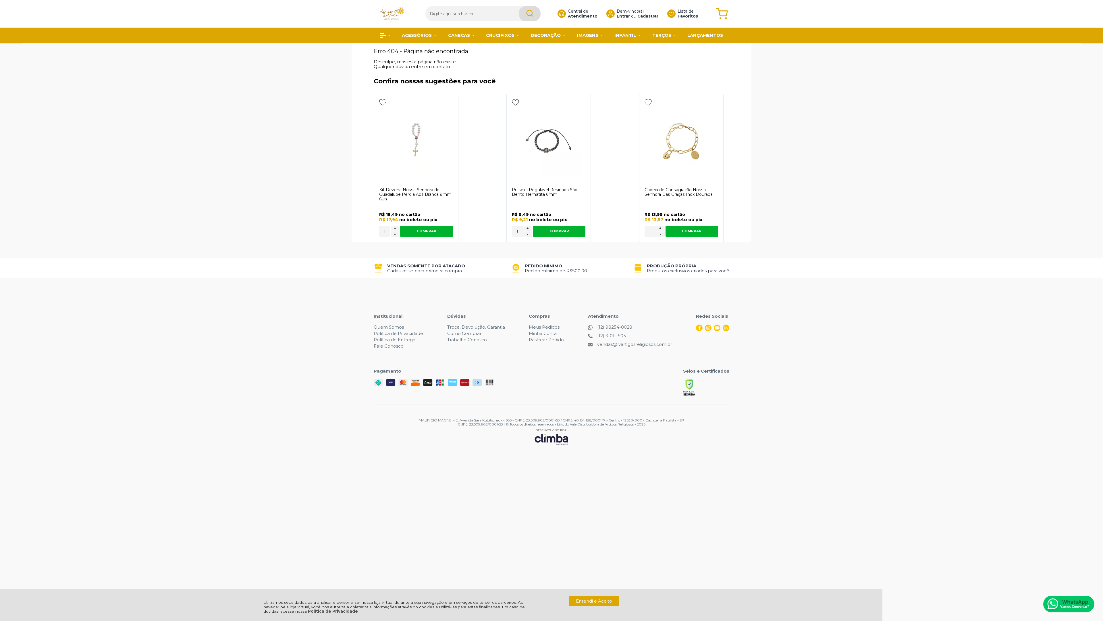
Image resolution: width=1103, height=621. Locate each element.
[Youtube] (717, 329)
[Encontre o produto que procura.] (530, 13)
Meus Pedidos (544, 327)
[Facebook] (699, 329)
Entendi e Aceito (594, 601)
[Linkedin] (726, 329)
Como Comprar (464, 333)
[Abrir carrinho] (722, 13)
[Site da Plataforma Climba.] (551, 436)
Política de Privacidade (333, 611)
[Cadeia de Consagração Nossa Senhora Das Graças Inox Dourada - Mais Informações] (681, 141)
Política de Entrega (394, 339)
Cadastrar (647, 16)
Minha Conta (543, 333)
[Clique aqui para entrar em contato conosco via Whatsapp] (1068, 604)
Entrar (623, 16)
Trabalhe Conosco (467, 339)
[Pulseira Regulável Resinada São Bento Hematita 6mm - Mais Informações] (549, 141)
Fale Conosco (389, 346)
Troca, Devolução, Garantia (476, 327)
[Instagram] (708, 329)
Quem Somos (389, 327)
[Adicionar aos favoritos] (382, 102)
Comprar (426, 231)
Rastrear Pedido (546, 339)
